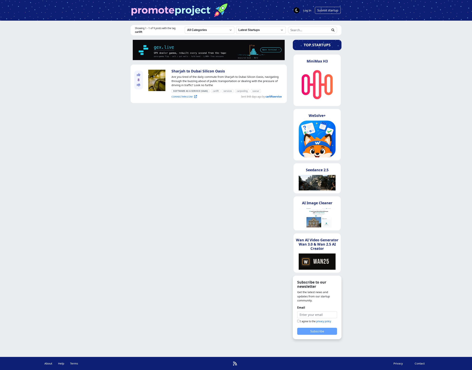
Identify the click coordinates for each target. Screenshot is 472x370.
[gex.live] (209, 49)
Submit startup (327, 10)
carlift (216, 91)
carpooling (242, 91)
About (48, 363)
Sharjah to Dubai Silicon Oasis (198, 71)
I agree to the (315, 321)
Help (61, 363)
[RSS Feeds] (235, 363)
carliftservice (274, 96)
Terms (74, 363)
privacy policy (323, 321)
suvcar (255, 91)
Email (301, 307)
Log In (307, 10)
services (227, 91)
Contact (420, 363)
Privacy (398, 363)
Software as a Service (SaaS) (190, 91)
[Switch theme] (296, 10)
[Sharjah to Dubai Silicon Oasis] (156, 79)
